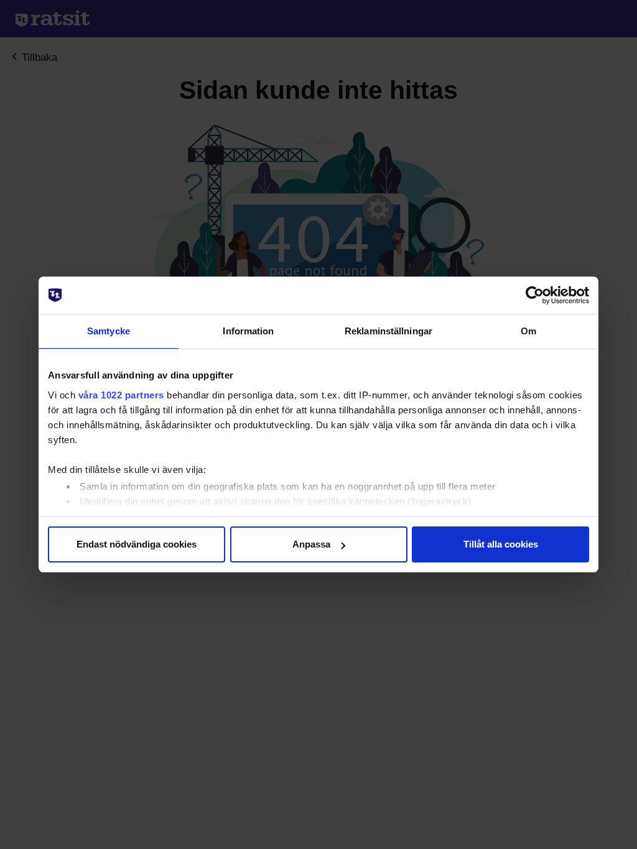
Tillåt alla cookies (500, 544)
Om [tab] (528, 331)
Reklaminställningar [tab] (388, 331)
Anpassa (311, 544)
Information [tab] (248, 331)
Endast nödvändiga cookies (137, 544)
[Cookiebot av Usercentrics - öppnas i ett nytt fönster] (534, 295)
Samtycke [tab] (108, 331)
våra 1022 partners (121, 395)
